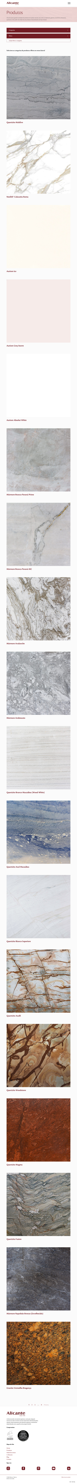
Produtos (9, 1450)
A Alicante (9, 1455)
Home (8, 1448)
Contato (9, 1459)
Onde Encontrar (11, 1452)
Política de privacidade (65, 1477)
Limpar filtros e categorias (15, 40)
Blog (8, 1457)
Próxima (46, 1405)
